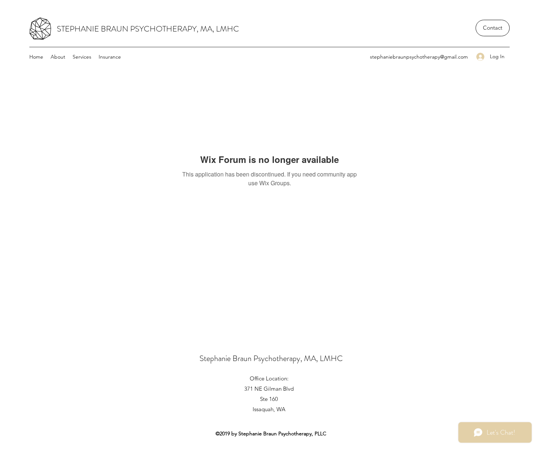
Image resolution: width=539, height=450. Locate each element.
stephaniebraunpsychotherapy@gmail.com (419, 56)
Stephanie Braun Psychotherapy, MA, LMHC (271, 358)
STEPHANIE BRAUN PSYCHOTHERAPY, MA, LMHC (148, 28)
